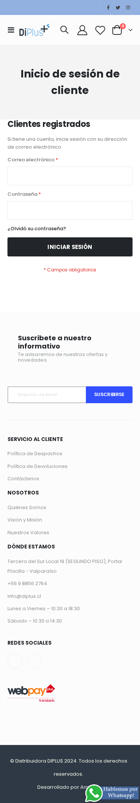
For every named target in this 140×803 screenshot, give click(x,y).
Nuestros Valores (28, 532)
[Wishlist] (100, 30)
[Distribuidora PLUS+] (34, 30)
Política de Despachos (34, 453)
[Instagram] (128, 7)
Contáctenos (23, 478)
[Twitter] (117, 7)
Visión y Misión (24, 519)
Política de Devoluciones (37, 466)
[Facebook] (108, 7)
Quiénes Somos (26, 507)
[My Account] (82, 30)
